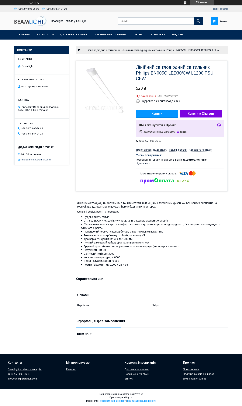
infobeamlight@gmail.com (36, 159)
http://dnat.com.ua (31, 154)
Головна (24, 34)
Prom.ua (138, 394)
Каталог (43, 34)
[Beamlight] (30, 24)
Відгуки (177, 34)
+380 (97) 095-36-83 (19, 374)
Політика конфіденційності (198, 374)
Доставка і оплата (73, 34)
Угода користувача (194, 378)
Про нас (138, 34)
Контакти (158, 34)
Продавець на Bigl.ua (121, 397)
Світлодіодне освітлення (104, 50)
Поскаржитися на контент (112, 401)
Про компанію (191, 369)
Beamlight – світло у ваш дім (25, 369)
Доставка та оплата (137, 369)
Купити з (194, 113)
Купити (157, 113)
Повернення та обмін (110, 34)
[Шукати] (198, 21)
